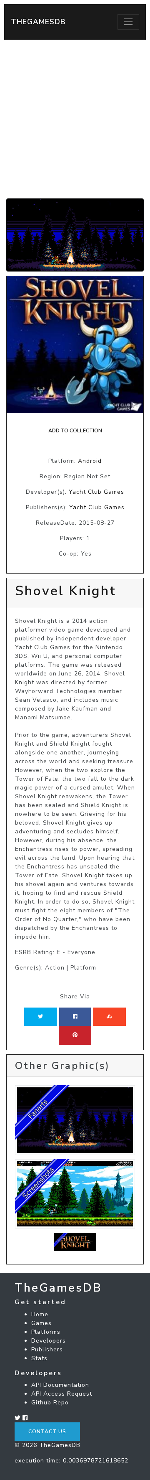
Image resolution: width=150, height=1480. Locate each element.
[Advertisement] (75, 119)
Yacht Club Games (96, 492)
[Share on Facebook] (75, 1017)
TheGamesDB (38, 22)
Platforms (45, 1332)
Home (39, 1314)
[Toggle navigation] (128, 21)
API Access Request (61, 1394)
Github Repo (50, 1402)
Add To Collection (75, 430)
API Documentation (60, 1385)
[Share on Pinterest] (75, 1035)
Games (41, 1323)
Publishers (47, 1349)
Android (90, 461)
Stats (39, 1358)
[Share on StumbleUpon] (109, 1017)
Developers (48, 1341)
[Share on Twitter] (40, 1017)
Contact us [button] (47, 1431)
